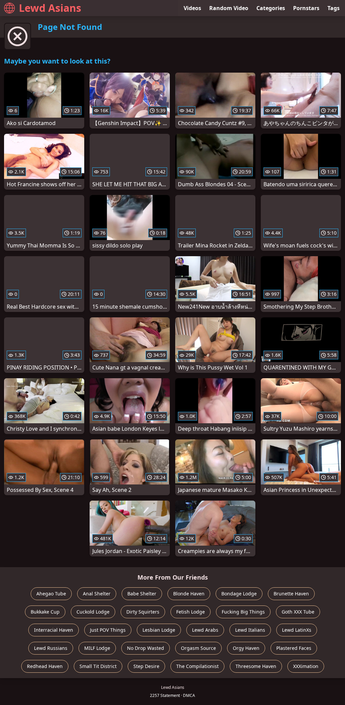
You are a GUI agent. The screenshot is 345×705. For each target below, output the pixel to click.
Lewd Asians (50, 8)
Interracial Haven (53, 630)
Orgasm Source (198, 648)
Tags (333, 8)
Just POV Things (108, 630)
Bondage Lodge (239, 593)
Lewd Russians (50, 648)
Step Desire (146, 666)
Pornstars (306, 8)
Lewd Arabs (205, 630)
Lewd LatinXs (296, 630)
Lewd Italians (250, 630)
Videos (192, 8)
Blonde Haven (189, 593)
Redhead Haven (45, 666)
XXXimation (305, 666)
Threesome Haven (256, 666)
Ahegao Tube (51, 593)
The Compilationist (197, 666)
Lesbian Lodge (159, 630)
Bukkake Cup (45, 612)
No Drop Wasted (145, 648)
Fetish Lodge (190, 612)
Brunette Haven (291, 593)
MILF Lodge (97, 648)
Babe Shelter (141, 593)
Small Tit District (98, 666)
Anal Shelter (97, 593)
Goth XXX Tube (298, 612)
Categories (270, 8)
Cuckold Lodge (92, 612)
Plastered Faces (293, 648)
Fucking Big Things (243, 612)
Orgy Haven (246, 648)
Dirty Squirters (142, 612)
